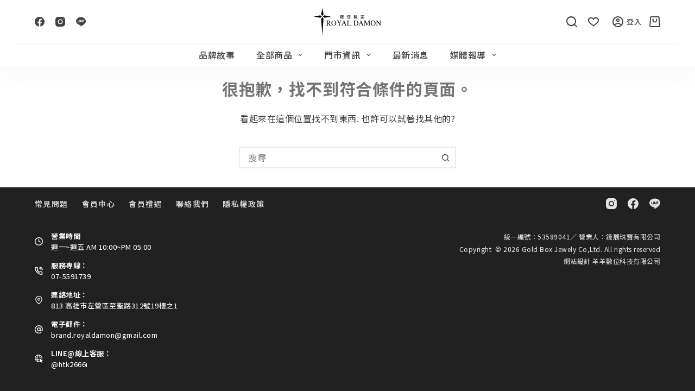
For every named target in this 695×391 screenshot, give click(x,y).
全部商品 (274, 54)
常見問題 (51, 204)
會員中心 (99, 204)
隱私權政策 (243, 204)
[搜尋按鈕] (445, 157)
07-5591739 (71, 276)
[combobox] (337, 157)
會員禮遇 (145, 204)
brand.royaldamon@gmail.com (104, 335)
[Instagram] (60, 22)
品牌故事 (217, 54)
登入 (634, 21)
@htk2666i (69, 364)
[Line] (81, 22)
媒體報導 (468, 54)
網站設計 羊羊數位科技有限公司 (612, 261)
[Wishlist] (593, 21)
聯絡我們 (193, 204)
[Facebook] (40, 22)
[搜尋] (571, 21)
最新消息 (410, 54)
